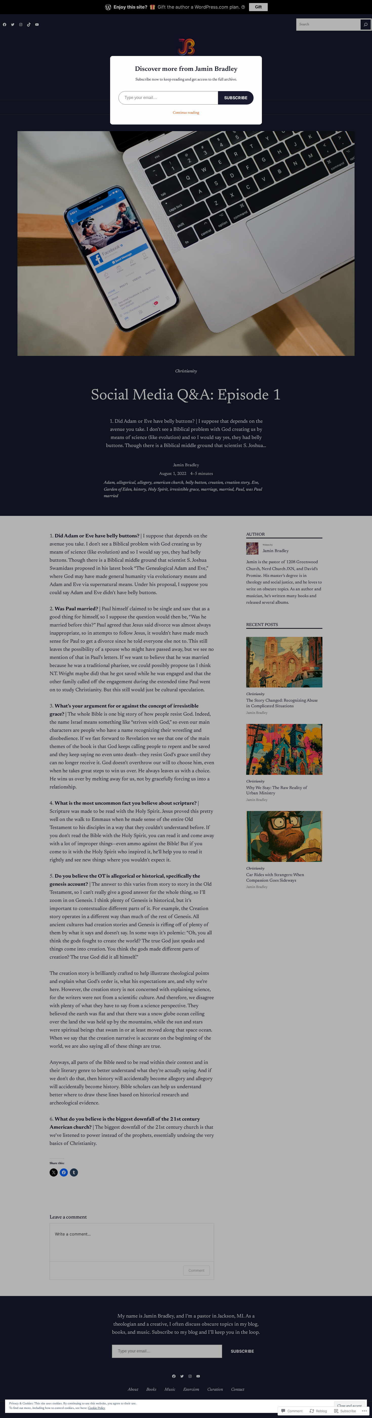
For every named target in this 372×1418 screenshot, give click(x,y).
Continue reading (186, 113)
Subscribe (235, 97)
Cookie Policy (96, 1408)
